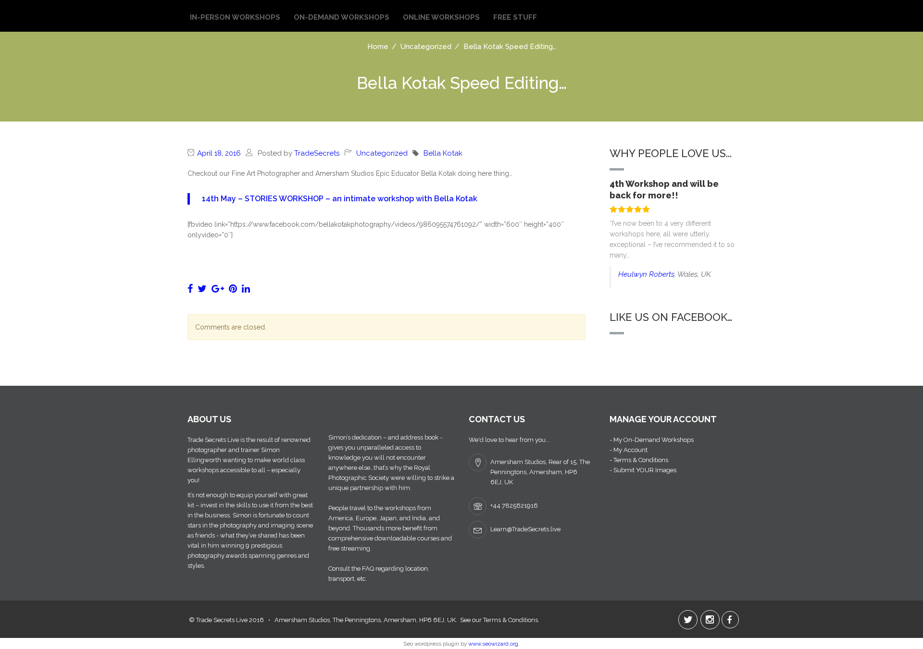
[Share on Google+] (218, 288)
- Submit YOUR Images (643, 470)
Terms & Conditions (510, 620)
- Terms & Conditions (639, 460)
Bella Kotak (443, 153)
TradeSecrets (316, 153)
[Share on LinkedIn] (246, 288)
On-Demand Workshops (341, 17)
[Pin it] (233, 288)
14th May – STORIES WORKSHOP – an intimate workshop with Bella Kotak (339, 198)
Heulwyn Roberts (646, 274)
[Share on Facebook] (190, 288)
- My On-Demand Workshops (652, 439)
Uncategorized (382, 153)
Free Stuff (515, 17)
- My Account (629, 449)
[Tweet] (202, 288)
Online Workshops (441, 17)
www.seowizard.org (493, 643)
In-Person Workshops (235, 17)
